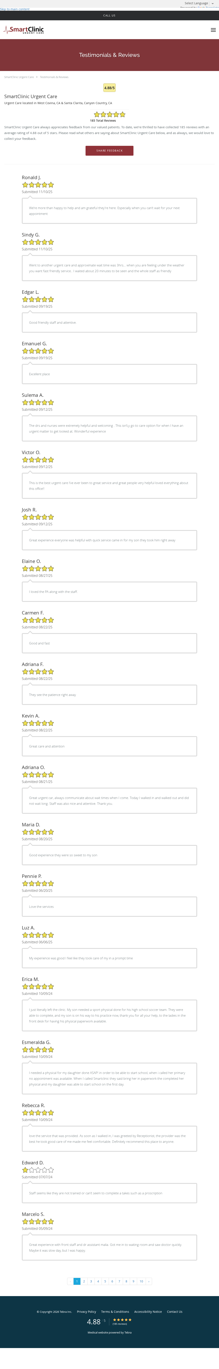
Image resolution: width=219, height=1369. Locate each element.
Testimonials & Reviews (54, 77)
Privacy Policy (86, 1312)
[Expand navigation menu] (213, 30)
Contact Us (174, 1312)
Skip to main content (15, 9)
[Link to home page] (22, 30)
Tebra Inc (65, 1312)
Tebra (128, 1332)
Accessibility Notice (148, 1312)
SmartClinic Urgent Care (19, 77)
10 (141, 1281)
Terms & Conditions (115, 1312)
